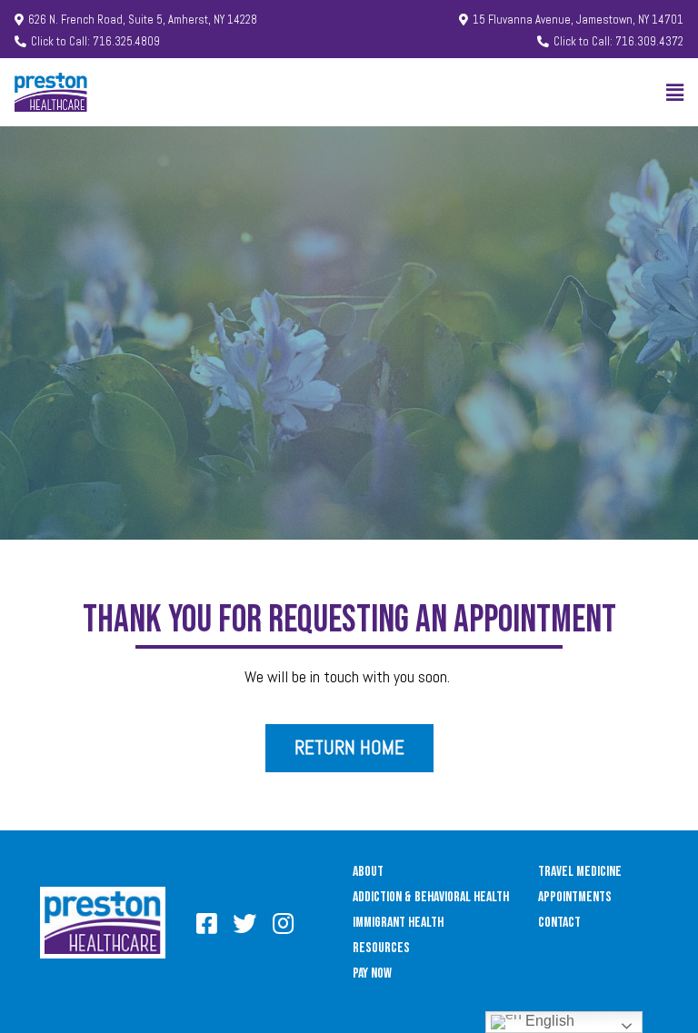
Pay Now (372, 973)
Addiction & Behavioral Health (431, 897)
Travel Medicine (580, 871)
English (548, 1020)
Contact (559, 922)
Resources (381, 948)
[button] (136, 20)
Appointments (575, 897)
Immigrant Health (398, 922)
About (368, 871)
